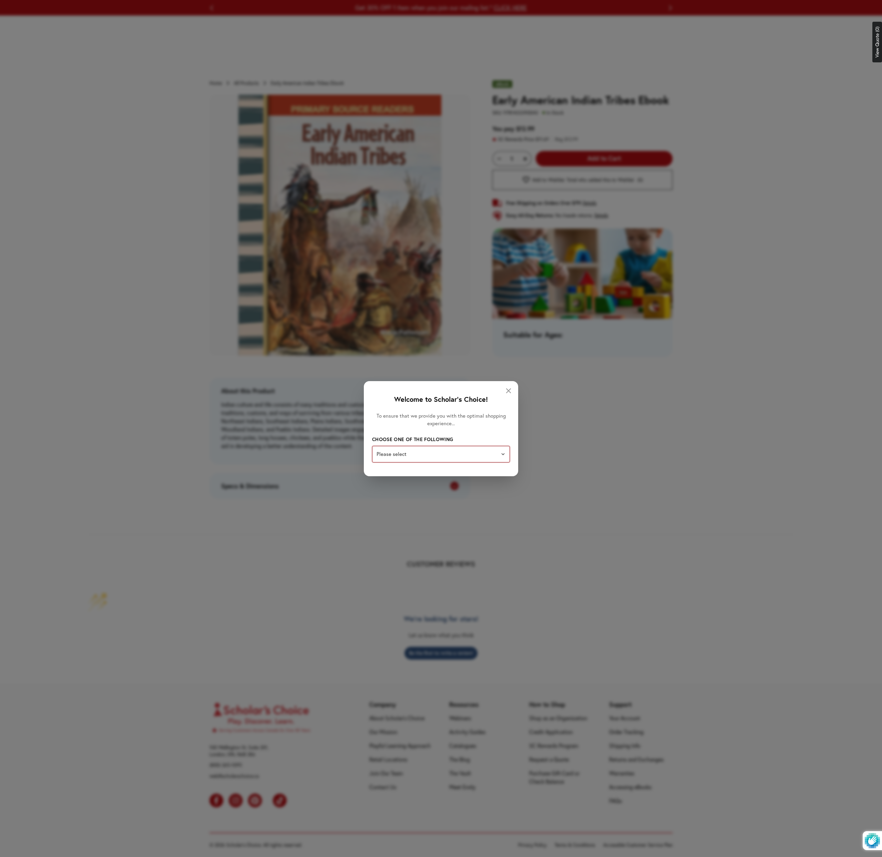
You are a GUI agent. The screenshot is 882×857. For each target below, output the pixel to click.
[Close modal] (508, 391)
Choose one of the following (412, 439)
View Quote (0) (877, 42)
